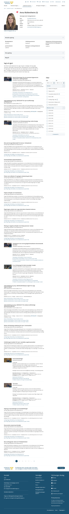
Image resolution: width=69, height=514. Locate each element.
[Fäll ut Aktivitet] (64, 86)
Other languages (46, 1)
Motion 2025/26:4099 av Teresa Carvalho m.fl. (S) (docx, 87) (16, 320)
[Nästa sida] (34, 461)
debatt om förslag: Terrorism (21, 404)
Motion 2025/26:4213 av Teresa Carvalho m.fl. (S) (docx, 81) (16, 116)
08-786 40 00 (8, 479)
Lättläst (28, 1)
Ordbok (53, 1)
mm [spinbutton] (50, 82)
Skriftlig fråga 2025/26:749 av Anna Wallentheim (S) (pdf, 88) (17, 338)
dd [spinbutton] (51, 82)
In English (39, 1)
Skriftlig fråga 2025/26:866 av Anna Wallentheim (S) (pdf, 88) (17, 188)
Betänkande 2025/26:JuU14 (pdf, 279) (21, 403)
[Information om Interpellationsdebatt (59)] (59, 94)
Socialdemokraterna (31, 18)
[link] (13, 461)
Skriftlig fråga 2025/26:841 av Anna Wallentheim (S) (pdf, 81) (17, 239)
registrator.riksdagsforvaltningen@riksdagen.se (14, 498)
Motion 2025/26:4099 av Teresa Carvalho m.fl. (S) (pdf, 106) (16, 321)
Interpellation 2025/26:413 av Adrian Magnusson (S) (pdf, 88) (26, 280)
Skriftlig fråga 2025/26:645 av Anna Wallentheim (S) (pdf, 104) (17, 438)
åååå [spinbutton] (48, 82)
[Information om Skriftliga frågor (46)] (57, 99)
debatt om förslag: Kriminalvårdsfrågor (23, 379)
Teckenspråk (33, 1)
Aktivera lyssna (58, 1)
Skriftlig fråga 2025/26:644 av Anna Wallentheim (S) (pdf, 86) (17, 455)
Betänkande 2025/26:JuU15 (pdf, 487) (21, 378)
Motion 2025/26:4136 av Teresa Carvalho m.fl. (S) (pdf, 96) (16, 301)
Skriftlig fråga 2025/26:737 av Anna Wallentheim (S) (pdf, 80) (17, 354)
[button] (15, 5)
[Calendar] (54, 83)
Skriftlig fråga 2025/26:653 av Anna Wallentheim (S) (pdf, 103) (17, 421)
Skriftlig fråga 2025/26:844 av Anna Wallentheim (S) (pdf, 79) (17, 205)
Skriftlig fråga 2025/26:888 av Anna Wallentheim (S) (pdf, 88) (17, 155)
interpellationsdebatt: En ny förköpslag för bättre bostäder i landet (28, 281)
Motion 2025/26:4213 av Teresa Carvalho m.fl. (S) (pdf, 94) (16, 117)
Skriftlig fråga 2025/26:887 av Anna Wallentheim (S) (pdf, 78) (17, 172)
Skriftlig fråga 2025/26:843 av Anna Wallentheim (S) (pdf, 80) (17, 222)
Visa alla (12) (59, 134)
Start (5, 8)
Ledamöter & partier (10, 8)
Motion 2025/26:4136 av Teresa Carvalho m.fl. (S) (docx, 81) (16, 299)
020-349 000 (8, 486)
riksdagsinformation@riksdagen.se (12, 488)
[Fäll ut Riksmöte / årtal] (64, 108)
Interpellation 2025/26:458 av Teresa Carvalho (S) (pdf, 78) (25, 258)
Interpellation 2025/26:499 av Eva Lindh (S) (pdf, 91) (24, 136)
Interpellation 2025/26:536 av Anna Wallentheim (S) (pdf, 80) (25, 94)
